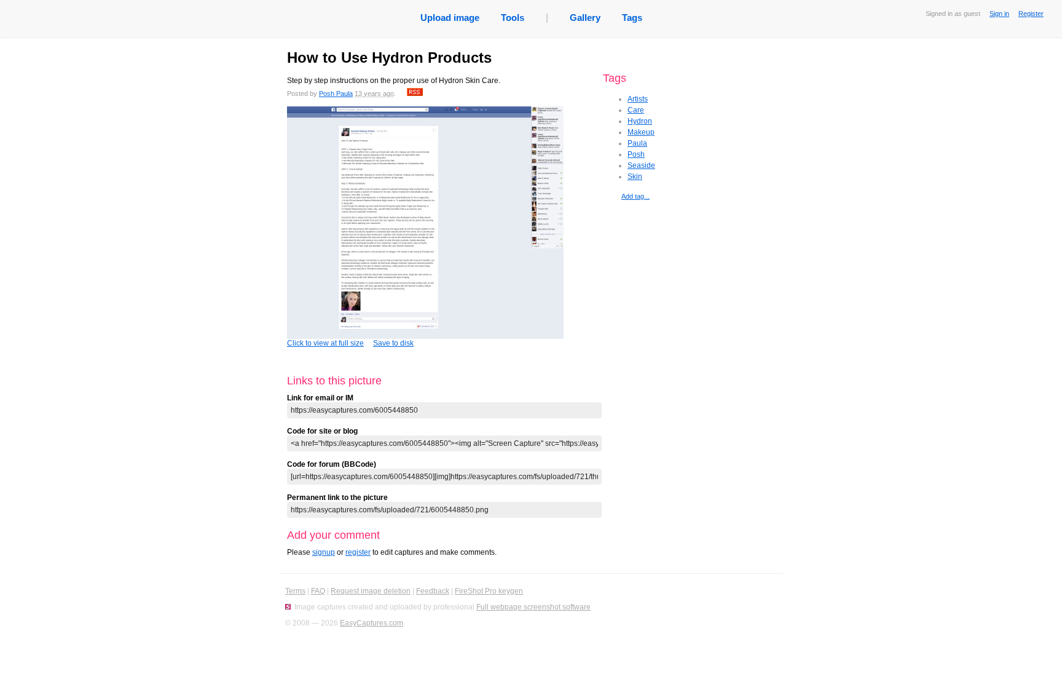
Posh (636, 154)
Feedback (432, 591)
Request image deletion (371, 591)
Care (635, 110)
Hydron (639, 121)
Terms (295, 591)
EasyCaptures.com (371, 623)
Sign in (999, 13)
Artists (637, 99)
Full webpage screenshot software (533, 607)
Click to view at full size (325, 343)
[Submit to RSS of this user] (415, 93)
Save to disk (393, 343)
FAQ (318, 591)
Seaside (641, 165)
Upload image (449, 17)
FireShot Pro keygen (489, 591)
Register (1031, 13)
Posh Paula (336, 93)
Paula (637, 143)
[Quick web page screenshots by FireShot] (288, 607)
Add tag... (635, 196)
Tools (512, 17)
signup (323, 552)
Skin (634, 176)
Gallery (585, 17)
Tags (632, 17)
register (358, 552)
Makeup (641, 132)
